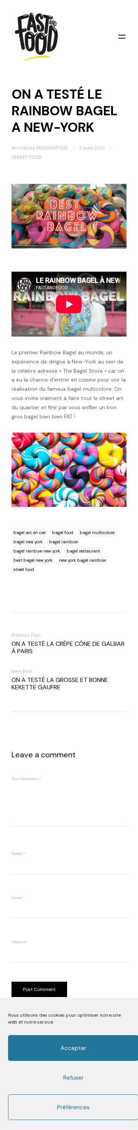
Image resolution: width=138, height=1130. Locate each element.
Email (18, 897)
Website (19, 941)
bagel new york (28, 541)
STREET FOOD (26, 157)
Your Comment (26, 778)
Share (133, 565)
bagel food (62, 532)
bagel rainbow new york (36, 551)
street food (23, 569)
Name (18, 853)
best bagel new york (33, 560)
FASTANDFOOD (52, 148)
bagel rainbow (63, 541)
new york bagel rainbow (82, 560)
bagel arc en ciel (29, 532)
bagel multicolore (97, 532)
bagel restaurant (83, 551)
